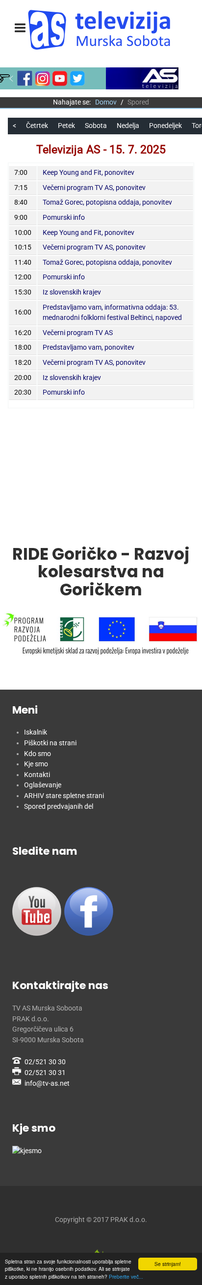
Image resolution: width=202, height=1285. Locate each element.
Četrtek (37, 126)
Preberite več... (126, 1276)
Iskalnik (35, 732)
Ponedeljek (165, 126)
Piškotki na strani (50, 743)
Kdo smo (37, 754)
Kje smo (36, 764)
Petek (66, 126)
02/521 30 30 (45, 1062)
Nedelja (128, 126)
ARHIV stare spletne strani (64, 796)
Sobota (96, 126)
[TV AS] (101, 30)
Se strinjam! (167, 1263)
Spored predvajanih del (58, 806)
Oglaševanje (42, 785)
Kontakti (37, 775)
